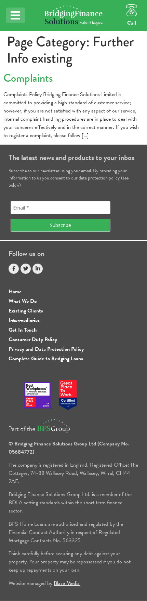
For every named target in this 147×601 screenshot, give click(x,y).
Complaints (28, 78)
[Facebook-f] (14, 269)
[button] (15, 15)
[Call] (131, 10)
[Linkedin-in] (37, 269)
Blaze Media (67, 583)
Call (131, 23)
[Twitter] (26, 269)
